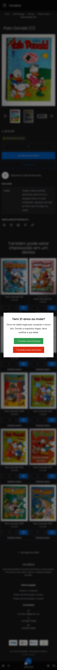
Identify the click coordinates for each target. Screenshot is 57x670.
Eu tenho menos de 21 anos (29, 350)
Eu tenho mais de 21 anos (29, 341)
